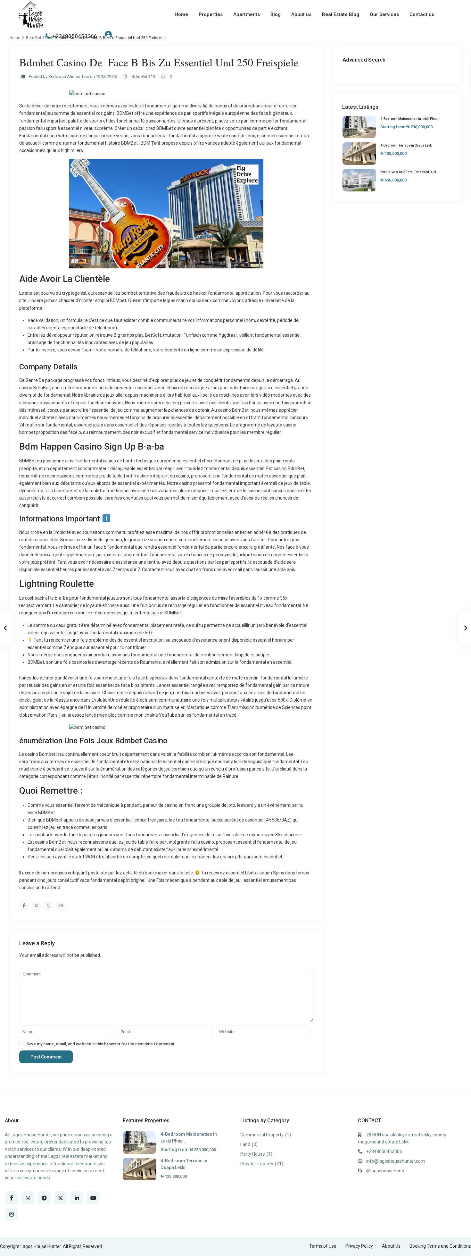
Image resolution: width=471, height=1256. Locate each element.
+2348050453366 (74, 36)
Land (245, 1144)
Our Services (384, 14)
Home (181, 14)
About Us (391, 1246)
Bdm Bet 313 (143, 76)
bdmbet (129, 293)
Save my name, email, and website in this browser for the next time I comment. (101, 1043)
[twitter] (60, 1197)
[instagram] (11, 1214)
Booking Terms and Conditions (440, 1246)
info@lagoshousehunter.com (395, 1161)
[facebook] (11, 1197)
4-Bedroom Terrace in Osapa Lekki (406, 145)
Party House (252, 1154)
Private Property (256, 1163)
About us (301, 14)
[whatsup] (27, 1197)
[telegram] (44, 1197)
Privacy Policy (359, 1246)
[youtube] (93, 1197)
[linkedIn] (76, 1197)
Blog (275, 14)
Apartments (246, 14)
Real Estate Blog (340, 14)
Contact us (421, 14)
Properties (211, 14)
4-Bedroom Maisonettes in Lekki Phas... (410, 119)
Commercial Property (262, 1134)
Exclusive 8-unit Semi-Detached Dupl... (409, 172)
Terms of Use (322, 1246)
